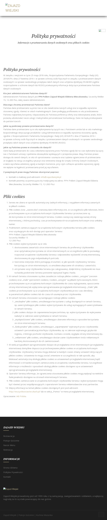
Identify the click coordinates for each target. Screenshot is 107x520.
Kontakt (7, 477)
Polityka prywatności (13, 472)
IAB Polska (21, 396)
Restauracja (8, 436)
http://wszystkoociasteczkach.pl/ (24, 391)
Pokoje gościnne (11, 440)
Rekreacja (8, 449)
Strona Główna (10, 467)
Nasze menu (9, 445)
